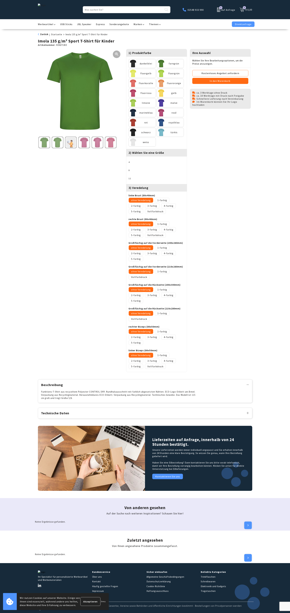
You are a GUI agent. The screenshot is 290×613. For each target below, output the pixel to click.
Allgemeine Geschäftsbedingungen (165, 576)
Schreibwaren (208, 581)
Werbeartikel (45, 24)
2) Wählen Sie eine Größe (146, 153)
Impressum (98, 591)
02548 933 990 (196, 10)
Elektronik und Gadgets (213, 586)
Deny (103, 601)
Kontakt (96, 581)
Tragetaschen (208, 591)
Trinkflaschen (208, 576)
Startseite (56, 34)
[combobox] (123, 9)
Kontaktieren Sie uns (167, 476)
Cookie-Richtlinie (156, 586)
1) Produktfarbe (140, 53)
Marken (138, 24)
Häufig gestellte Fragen (105, 586)
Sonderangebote (119, 24)
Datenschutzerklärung (159, 581)
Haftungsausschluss (158, 591)
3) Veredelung (138, 188)
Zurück (44, 34)
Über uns (97, 576)
